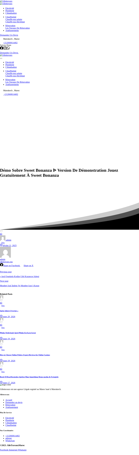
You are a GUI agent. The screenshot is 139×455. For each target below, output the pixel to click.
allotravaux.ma (6, 262)
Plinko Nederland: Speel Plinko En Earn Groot (18, 333)
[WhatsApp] (8, 49)
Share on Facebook (11, 265)
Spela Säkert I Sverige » (9, 311)
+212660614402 (10, 43)
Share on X (28, 265)
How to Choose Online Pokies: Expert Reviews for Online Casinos (25, 355)
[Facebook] (1, 49)
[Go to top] (1, 454)
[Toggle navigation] (1, 58)
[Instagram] (5, 49)
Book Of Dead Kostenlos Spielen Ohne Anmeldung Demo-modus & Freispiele (29, 377)
